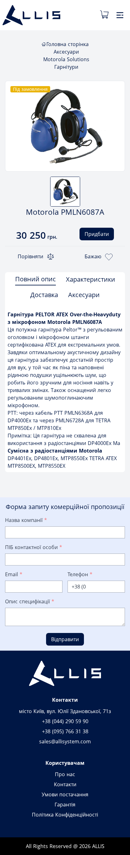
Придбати (97, 234)
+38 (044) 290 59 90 (65, 721)
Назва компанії (26, 520)
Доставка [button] (44, 294)
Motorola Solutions (66, 59)
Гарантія (65, 804)
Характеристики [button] (90, 279)
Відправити (65, 639)
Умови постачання (65, 794)
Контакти (65, 784)
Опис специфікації (29, 601)
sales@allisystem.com (65, 741)
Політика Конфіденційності (65, 814)
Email (13, 574)
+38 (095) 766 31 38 (65, 731)
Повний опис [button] (35, 279)
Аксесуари (66, 51)
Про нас (65, 774)
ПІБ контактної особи (33, 547)
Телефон (80, 574)
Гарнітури (66, 66)
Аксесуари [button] (84, 294)
